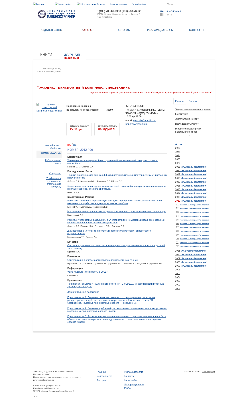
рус (69, 144)
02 (177, 208)
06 (177, 223)
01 (177, 204)
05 (177, 219)
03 (177, 212)
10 (177, 238)
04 (177, 216)
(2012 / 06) (51, 152)
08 (177, 231)
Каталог (88, 30)
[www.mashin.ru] (56, 17)
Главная (101, 371)
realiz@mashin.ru (104, 17)
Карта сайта (130, 380)
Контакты (101, 4)
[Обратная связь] (87, 4)
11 (177, 242)
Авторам (124, 30)
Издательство (51, 30)
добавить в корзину (79, 128)
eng (75, 144)
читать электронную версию (194, 205)
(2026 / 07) (52, 146)
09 (177, 235)
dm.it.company (208, 371)
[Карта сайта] (63, 4)
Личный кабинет (139, 4)
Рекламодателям (160, 30)
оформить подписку (107, 128)
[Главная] (39, 4)
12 (177, 246)
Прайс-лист (71, 57)
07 (177, 227)
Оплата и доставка (118, 4)
